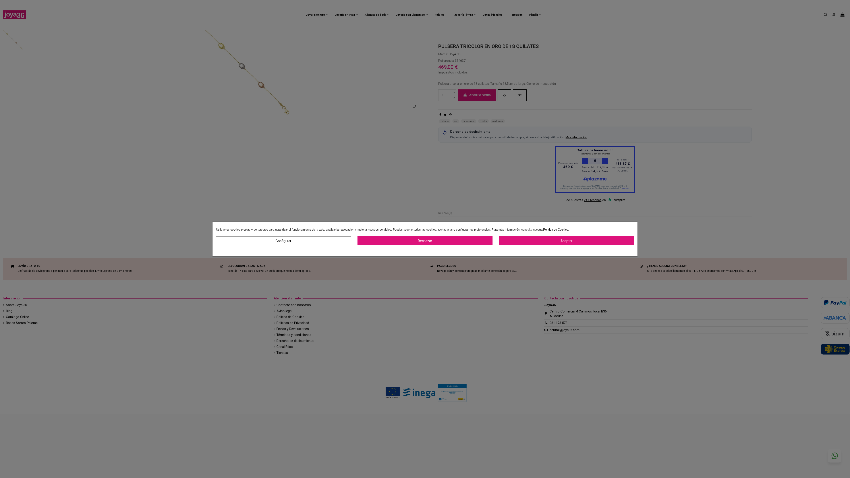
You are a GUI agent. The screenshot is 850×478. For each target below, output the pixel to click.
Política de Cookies (555, 229)
